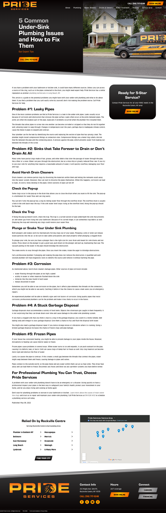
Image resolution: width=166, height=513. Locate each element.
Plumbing (77, 8)
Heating (136, 8)
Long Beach (18, 445)
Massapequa (49, 432)
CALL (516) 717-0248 (89, 496)
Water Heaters (90, 8)
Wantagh (48, 445)
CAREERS (148, 490)
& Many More (50, 449)
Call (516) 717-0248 (136, 3)
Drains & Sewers (106, 8)
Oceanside (48, 441)
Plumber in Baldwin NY (23, 432)
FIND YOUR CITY (43, 458)
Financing (148, 496)
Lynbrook (17, 449)
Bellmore (17, 436)
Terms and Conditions (35, 511)
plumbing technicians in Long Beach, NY (44, 93)
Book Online (155, 3)
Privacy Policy (44, 511)
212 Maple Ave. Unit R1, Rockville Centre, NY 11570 (90, 490)
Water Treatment (122, 8)
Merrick (47, 436)
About (67, 8)
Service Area (147, 8)
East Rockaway (19, 441)
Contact (159, 8)
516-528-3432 (90, 395)
